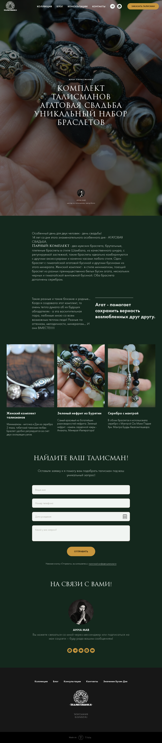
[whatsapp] (119, 6)
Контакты (98, 6)
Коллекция (44, 6)
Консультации (77, 6)
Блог (60, 6)
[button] (143, 6)
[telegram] (112, 6)
